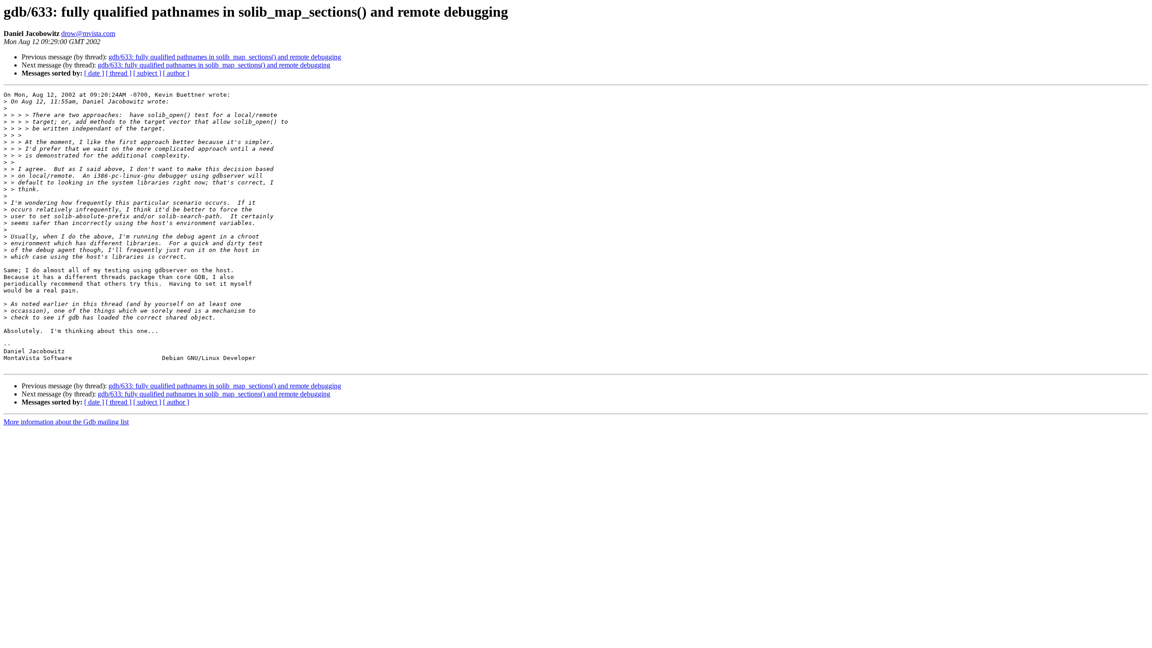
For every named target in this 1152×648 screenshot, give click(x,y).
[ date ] (94, 73)
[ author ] (176, 73)
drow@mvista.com (88, 33)
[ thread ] (118, 73)
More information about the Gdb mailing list (66, 422)
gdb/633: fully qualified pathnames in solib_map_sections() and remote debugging (224, 57)
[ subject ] (147, 73)
